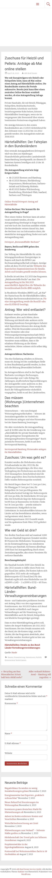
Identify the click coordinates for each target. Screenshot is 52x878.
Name (8, 733)
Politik (39, 657)
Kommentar (11, 703)
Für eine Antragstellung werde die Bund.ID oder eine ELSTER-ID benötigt (26, 301)
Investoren (30, 657)
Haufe (14, 652)
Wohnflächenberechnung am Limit (21, 823)
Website (8, 753)
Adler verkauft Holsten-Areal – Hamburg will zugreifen (40, 674)
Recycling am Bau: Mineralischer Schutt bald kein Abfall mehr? (11, 674)
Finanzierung (19, 657)
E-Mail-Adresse (13, 743)
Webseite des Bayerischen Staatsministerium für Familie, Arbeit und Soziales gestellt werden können (25, 269)
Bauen (10, 657)
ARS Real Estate (30, 73)
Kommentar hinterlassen (15, 660)
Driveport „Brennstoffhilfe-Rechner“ (22, 242)
